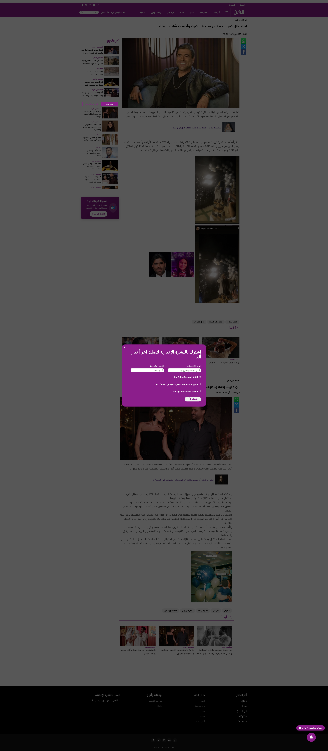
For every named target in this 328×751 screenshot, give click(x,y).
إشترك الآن (193, 399)
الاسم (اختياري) (157, 366)
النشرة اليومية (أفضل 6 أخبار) (185, 377)
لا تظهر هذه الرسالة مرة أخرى (185, 391)
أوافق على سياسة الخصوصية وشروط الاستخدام (177, 384)
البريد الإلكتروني (194, 366)
